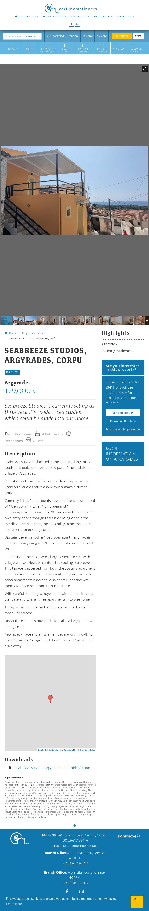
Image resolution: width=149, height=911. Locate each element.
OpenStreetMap (87, 749)
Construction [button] (79, 16)
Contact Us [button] (124, 16)
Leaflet (41, 749)
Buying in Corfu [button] (53, 16)
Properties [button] (28, 16)
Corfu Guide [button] (102, 16)
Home (12, 333)
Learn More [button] (14, 904)
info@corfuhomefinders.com (74, 845)
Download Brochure (123, 421)
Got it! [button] (136, 902)
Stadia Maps (54, 749)
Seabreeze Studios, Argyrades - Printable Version (52, 767)
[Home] (16, 16)
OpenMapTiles (70, 749)
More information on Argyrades (122, 454)
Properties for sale (33, 333)
